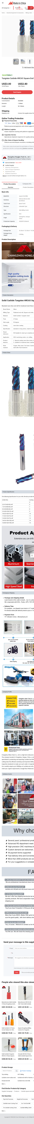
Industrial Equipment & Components (15, 12)
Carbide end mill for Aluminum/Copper (25, 1077)
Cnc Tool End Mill (25, 1103)
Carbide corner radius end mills (10, 1077)
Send (16, 972)
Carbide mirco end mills (24, 1081)
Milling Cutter (29, 12)
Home (3, 12)
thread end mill (6, 1081)
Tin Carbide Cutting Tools (10, 1107)
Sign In (4, 176)
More (3, 1111)
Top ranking (5, 1074)
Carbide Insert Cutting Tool (10, 1103)
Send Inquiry (17, 92)
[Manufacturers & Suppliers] (17, 3)
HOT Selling (21, 1074)
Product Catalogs (26, 1071)
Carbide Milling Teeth (25, 1107)
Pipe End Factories (8, 1099)
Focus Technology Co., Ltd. (22, 1117)
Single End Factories (22, 1099)
